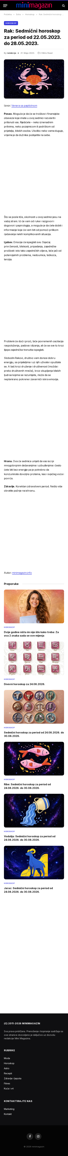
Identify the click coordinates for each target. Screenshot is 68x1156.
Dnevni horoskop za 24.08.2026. (24, 684)
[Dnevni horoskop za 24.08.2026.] (34, 658)
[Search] (63, 5)
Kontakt (8, 1114)
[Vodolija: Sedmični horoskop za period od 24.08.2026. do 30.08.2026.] (34, 810)
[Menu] (5, 5)
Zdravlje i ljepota (12, 1078)
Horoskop (11, 23)
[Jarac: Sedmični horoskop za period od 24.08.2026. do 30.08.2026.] (34, 862)
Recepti (8, 1073)
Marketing (9, 1109)
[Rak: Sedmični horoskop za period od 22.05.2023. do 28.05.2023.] (34, 78)
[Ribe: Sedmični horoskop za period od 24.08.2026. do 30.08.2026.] (34, 758)
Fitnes (7, 1083)
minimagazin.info (22, 572)
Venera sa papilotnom (24, 105)
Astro (6, 1068)
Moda (7, 1058)
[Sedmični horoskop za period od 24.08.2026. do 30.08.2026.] (34, 707)
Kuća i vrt (9, 1088)
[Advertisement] (34, 176)
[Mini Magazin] (34, 5)
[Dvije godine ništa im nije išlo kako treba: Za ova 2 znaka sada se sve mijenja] (34, 606)
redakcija (11, 53)
